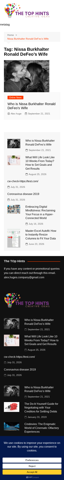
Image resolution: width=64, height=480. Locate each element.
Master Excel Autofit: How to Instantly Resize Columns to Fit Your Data (40, 234)
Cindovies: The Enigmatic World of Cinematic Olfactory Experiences (41, 428)
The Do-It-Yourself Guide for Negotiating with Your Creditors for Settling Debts (41, 407)
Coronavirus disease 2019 (23, 194)
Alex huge (16, 113)
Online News (15, 97)
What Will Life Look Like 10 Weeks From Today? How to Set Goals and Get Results (41, 340)
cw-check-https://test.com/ (22, 181)
